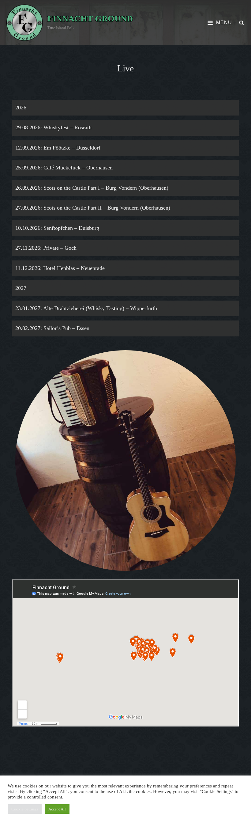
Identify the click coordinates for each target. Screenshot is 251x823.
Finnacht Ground (90, 18)
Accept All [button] (57, 809)
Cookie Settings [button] (24, 809)
